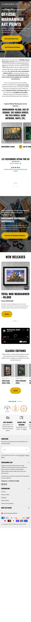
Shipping (3, 497)
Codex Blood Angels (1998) (6, 382)
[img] (15, 162)
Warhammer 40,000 (23, 85)
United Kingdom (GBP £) (10, 513)
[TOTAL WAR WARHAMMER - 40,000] (15, 276)
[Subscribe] (27, 450)
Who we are (4, 484)
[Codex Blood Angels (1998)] (7, 370)
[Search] (22, 4)
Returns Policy (5, 494)
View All (15, 390)
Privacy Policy (5, 500)
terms (25, 429)
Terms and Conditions (7, 503)
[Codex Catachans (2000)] (21, 370)
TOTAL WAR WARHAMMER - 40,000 (15, 295)
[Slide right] (17, 321)
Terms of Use (21, 455)
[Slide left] (13, 321)
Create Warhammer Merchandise (12, 47)
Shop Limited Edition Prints (11, 39)
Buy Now (7, 314)
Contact (3, 491)
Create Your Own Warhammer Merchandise (15, 235)
